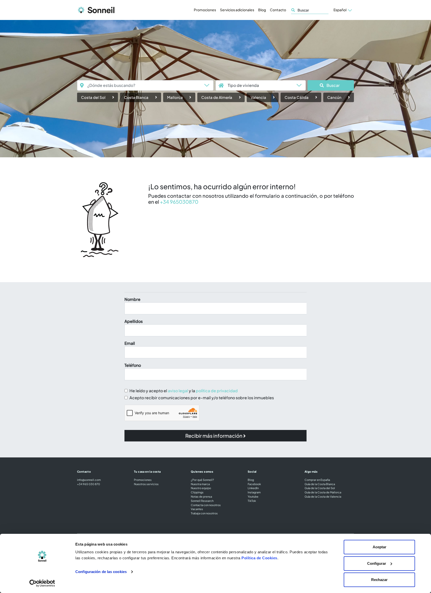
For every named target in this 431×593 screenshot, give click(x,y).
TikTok (252, 500)
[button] (331, 85)
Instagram (254, 492)
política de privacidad (217, 390)
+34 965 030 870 (88, 484)
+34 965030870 (179, 201)
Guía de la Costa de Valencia (323, 496)
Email (129, 343)
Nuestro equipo (201, 488)
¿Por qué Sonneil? (202, 479)
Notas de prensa (201, 496)
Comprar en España (317, 479)
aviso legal (178, 390)
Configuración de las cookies (101, 572)
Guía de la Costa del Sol (320, 488)
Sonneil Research (202, 500)
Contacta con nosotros (206, 505)
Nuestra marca (200, 484)
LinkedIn (253, 488)
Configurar (376, 563)
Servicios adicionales (237, 9)
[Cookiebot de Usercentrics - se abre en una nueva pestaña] (42, 583)
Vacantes (197, 509)
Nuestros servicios (146, 484)
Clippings (197, 492)
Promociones (205, 9)
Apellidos (133, 321)
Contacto (278, 9)
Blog (262, 9)
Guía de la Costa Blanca (320, 484)
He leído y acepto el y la (183, 390)
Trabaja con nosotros (204, 513)
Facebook (254, 484)
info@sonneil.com (89, 479)
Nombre (132, 299)
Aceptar (379, 547)
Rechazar (379, 580)
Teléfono (132, 365)
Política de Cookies (259, 558)
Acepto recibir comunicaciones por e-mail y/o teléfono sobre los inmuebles (201, 397)
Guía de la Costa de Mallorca (323, 492)
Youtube (253, 496)
